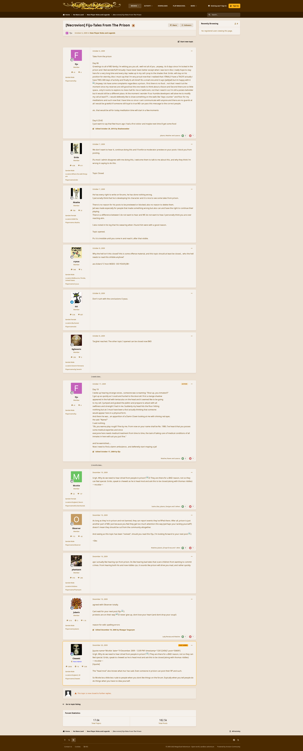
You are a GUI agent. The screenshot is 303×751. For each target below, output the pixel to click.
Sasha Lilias (155, 506)
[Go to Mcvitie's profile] (76, 476)
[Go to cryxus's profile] (76, 252)
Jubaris (162, 136)
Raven (169, 458)
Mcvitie (76, 485)
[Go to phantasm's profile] (76, 560)
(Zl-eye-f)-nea (167, 548)
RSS (86, 747)
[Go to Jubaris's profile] (76, 603)
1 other (177, 548)
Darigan (168, 506)
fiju (71, 33)
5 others (177, 506)
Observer (76, 528)
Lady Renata (167, 637)
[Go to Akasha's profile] (76, 193)
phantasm (76, 569)
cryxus (76, 261)
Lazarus (177, 136)
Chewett (76, 658)
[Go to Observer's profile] (76, 519)
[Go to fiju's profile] (67, 33)
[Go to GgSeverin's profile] (76, 340)
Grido (76, 157)
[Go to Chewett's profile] (76, 649)
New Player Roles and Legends (102, 33)
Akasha (76, 202)
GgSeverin (76, 349)
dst (76, 306)
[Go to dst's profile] (76, 297)
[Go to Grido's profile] (76, 148)
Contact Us (68, 747)
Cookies (77, 747)
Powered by (228, 747)
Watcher (168, 136)
